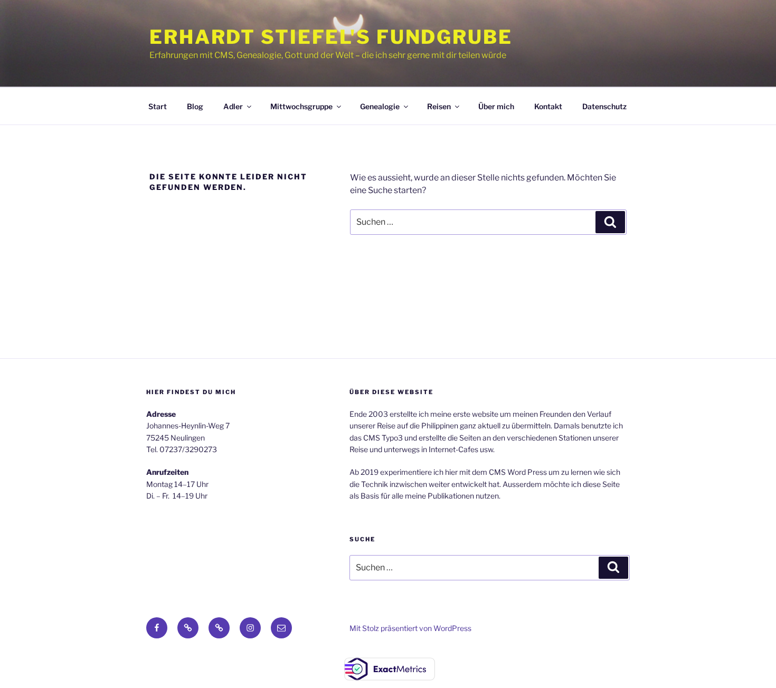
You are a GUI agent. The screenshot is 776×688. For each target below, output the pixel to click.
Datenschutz (604, 106)
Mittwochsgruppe (301, 106)
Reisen (439, 106)
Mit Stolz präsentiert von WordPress (410, 628)
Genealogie (380, 106)
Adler (233, 106)
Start (157, 106)
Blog (195, 106)
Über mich (496, 106)
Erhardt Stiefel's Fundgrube (331, 37)
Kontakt (548, 106)
